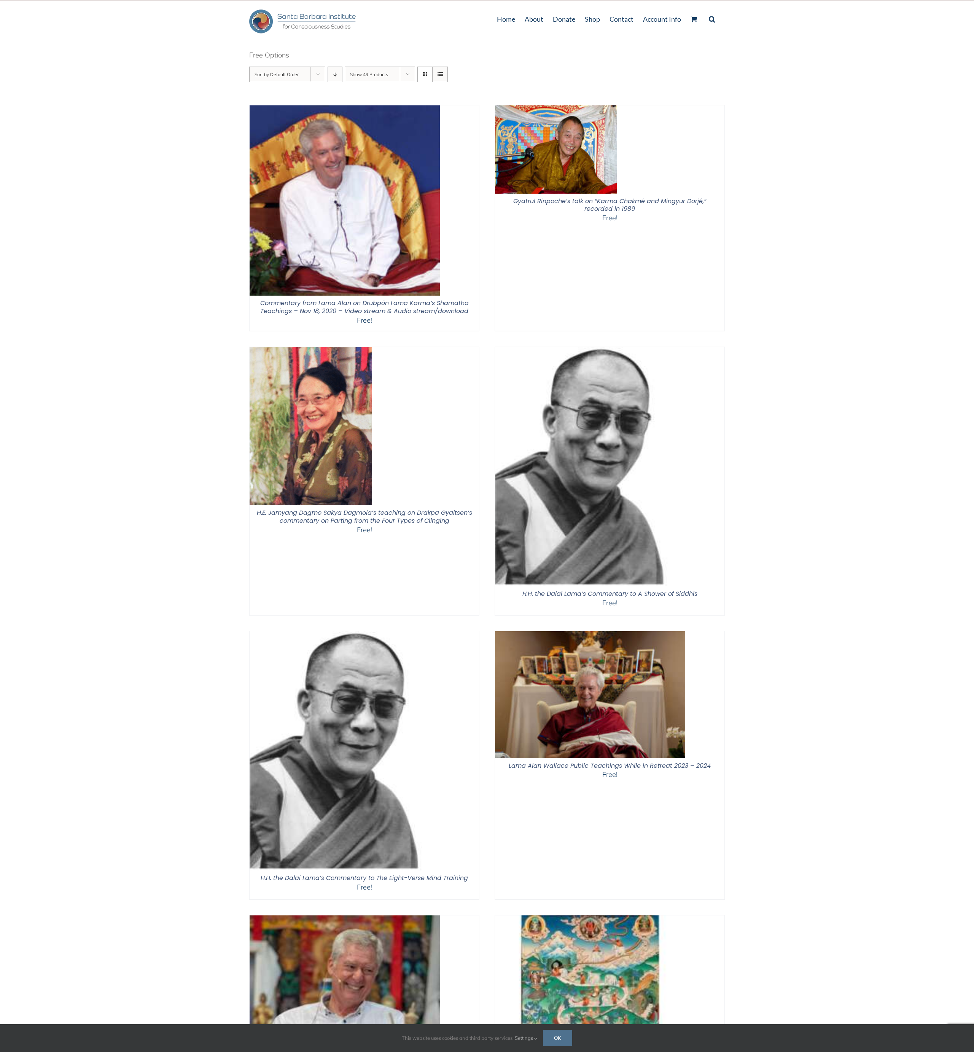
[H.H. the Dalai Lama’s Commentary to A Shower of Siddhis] (585, 351)
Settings (524, 1038)
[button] (712, 18)
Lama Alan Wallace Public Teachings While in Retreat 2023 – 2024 (610, 765)
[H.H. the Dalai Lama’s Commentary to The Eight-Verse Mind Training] (340, 636)
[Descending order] (335, 74)
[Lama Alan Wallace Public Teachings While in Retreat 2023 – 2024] (590, 636)
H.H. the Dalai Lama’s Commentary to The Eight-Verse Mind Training (364, 878)
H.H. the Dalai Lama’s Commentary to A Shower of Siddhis (609, 593)
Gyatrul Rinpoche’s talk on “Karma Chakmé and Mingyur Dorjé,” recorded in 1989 (609, 205)
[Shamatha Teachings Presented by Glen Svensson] (590, 920)
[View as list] (440, 74)
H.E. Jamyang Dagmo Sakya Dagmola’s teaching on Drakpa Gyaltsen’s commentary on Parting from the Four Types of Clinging (364, 516)
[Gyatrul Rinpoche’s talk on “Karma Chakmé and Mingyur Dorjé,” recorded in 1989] (556, 110)
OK (557, 1038)
